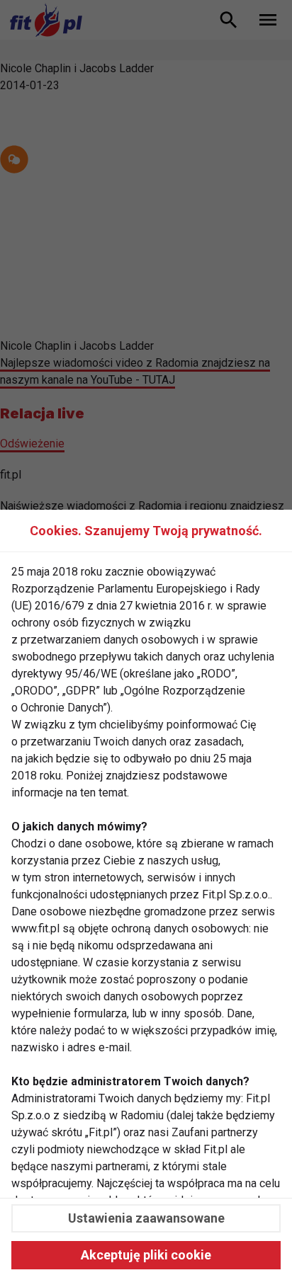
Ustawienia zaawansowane (146, 1218)
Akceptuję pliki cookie (146, 1254)
